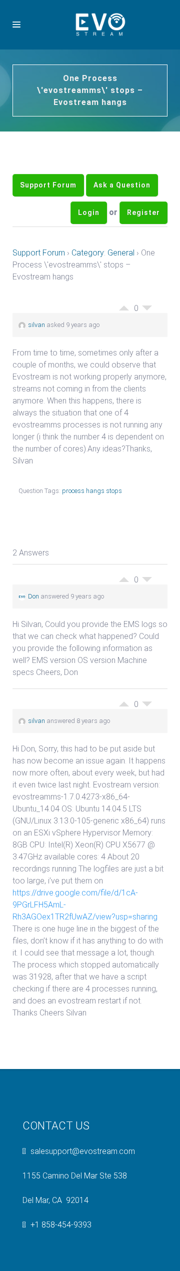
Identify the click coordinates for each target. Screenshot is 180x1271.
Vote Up (124, 335)
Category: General (103, 283)
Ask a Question (122, 192)
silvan (36, 354)
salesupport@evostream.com (82, 1181)
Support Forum (48, 192)
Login (89, 235)
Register (143, 235)
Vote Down (147, 341)
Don (33, 626)
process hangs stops (92, 520)
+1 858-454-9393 (61, 1255)
